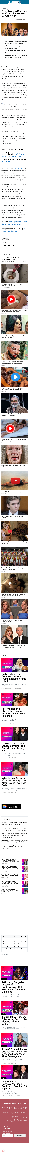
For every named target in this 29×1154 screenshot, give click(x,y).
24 (3, 948)
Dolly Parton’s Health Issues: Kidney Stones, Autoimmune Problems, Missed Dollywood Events (9, 868)
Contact (10, 1108)
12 (10, 944)
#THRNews (20, 154)
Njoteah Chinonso (5, 1031)
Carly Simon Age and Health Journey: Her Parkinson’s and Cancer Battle (9, 890)
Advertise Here (12, 1109)
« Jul (2, 957)
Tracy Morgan (16, 251)
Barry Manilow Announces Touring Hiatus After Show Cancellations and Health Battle (10, 860)
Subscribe (19, 1135)
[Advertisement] (14, 913)
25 (7, 948)
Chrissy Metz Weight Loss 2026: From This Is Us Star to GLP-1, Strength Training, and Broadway (9, 883)
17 (3, 946)
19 (10, 946)
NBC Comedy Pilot (6, 251)
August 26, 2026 (4, 863)
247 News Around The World (8, 245)
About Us (4, 1108)
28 (18, 948)
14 (18, 944)
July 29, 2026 (4, 893)
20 (14, 946)
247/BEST (4, 1045)
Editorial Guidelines (7, 1107)
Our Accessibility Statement (20, 1108)
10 (3, 944)
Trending (4, 1013)
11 (7, 944)
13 (14, 944)
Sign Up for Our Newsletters (7, 1132)
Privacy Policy (23, 1107)
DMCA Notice (16, 1107)
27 (14, 948)
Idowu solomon (4, 723)
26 (10, 948)
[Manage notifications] (3, 1151)
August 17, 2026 (4, 877)
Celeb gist (5, 9)
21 (18, 946)
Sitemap (19, 1109)
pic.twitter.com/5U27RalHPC (11, 156)
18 (7, 946)
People (3, 1078)
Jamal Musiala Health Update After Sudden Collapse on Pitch (10, 874)
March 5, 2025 (6, 162)
